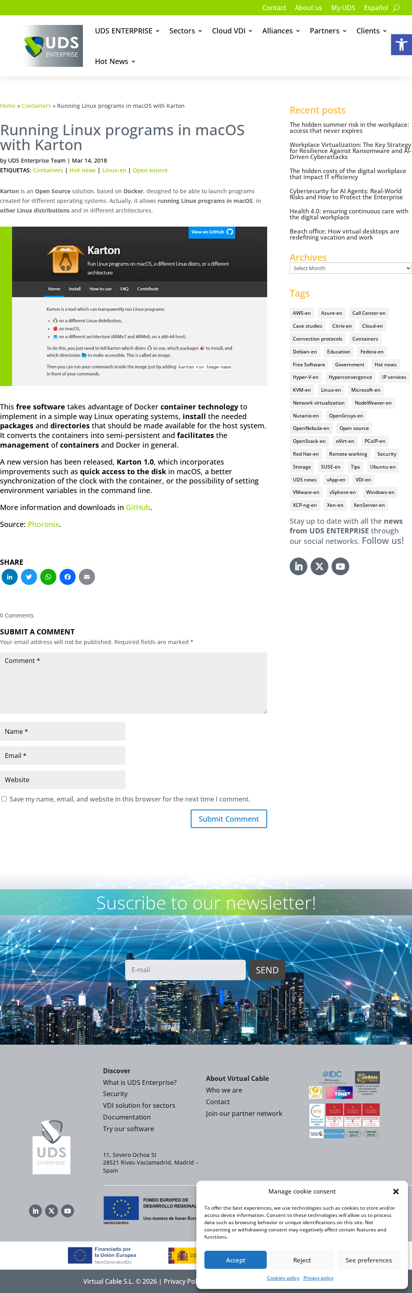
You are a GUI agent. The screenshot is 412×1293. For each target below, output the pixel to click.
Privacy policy (318, 1277)
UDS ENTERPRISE (123, 30)
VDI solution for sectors (139, 1105)
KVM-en (302, 389)
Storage (302, 466)
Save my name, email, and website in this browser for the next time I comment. (130, 799)
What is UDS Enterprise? (140, 1082)
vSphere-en (343, 492)
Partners (325, 30)
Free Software (309, 364)
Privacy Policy (184, 1281)
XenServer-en (369, 505)
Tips (355, 466)
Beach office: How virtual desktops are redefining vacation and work (345, 234)
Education (338, 351)
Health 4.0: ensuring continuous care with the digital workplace (349, 214)
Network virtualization (319, 402)
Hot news (83, 170)
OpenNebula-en (311, 428)
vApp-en (336, 479)
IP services (394, 377)
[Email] (87, 578)
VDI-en (363, 479)
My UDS (343, 8)
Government (350, 364)
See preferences (369, 1260)
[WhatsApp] (48, 578)
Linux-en (114, 170)
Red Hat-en (306, 453)
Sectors (182, 30)
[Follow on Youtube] (340, 566)
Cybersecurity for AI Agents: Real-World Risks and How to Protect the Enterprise (346, 194)
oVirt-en (345, 441)
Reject (302, 1260)
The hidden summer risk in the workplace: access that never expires (349, 127)
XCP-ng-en (305, 505)
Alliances (277, 30)
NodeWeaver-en (373, 402)
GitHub (138, 507)
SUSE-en (331, 466)
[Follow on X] (319, 566)
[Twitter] (29, 578)
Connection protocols (317, 338)
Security (386, 453)
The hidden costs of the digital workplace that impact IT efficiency (348, 174)
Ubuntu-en (383, 466)
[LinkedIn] (9, 578)
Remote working (348, 453)
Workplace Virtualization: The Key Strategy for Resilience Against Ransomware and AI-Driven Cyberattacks (351, 150)
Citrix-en (342, 325)
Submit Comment (229, 819)
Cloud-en (372, 325)
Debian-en (305, 351)
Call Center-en (369, 313)
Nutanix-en (306, 415)
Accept (235, 1260)
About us (308, 8)
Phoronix (43, 524)
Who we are (224, 1090)
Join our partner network (244, 1113)
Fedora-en (372, 351)
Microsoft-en (366, 389)
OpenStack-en (309, 441)
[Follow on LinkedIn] (298, 566)
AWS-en (302, 313)
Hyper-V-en (306, 377)
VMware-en (306, 492)
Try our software (128, 1128)
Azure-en (331, 313)
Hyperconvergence (350, 377)
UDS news (305, 479)
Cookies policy (283, 1277)
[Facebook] (67, 578)
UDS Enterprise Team (37, 160)
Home (8, 105)
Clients (368, 30)
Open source (150, 170)
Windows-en (380, 492)
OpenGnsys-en (346, 415)
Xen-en (335, 505)
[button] (401, 44)
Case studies (307, 325)
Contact (274, 8)
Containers (36, 105)
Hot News (111, 61)
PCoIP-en (375, 441)
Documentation (127, 1117)
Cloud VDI (228, 30)
